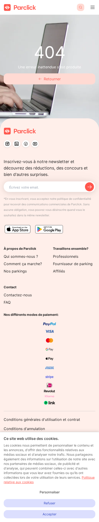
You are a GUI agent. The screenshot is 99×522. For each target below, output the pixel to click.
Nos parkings (15, 271)
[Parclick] (20, 7)
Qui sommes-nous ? (21, 256)
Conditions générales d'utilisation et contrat (42, 419)
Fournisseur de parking (73, 263)
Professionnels (65, 256)
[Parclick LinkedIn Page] (16, 143)
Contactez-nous (18, 295)
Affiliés (59, 271)
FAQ (7, 302)
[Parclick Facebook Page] (25, 143)
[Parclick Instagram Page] (7, 143)
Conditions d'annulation (24, 428)
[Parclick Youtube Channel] (35, 143)
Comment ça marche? (23, 263)
